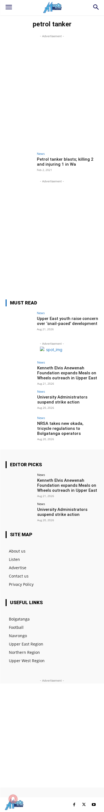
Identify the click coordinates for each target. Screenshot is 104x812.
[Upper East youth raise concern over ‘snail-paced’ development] (20, 321)
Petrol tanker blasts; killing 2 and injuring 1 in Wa (65, 162)
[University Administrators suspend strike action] (20, 400)
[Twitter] (84, 805)
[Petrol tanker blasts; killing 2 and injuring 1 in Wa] (20, 162)
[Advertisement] (52, 91)
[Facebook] (74, 805)
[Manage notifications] (13, 799)
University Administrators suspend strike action (62, 400)
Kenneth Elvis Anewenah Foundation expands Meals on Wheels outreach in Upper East (67, 372)
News (41, 153)
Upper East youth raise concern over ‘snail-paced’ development (67, 321)
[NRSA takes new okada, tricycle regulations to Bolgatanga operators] (20, 426)
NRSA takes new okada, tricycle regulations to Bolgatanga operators (60, 428)
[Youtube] (93, 805)
